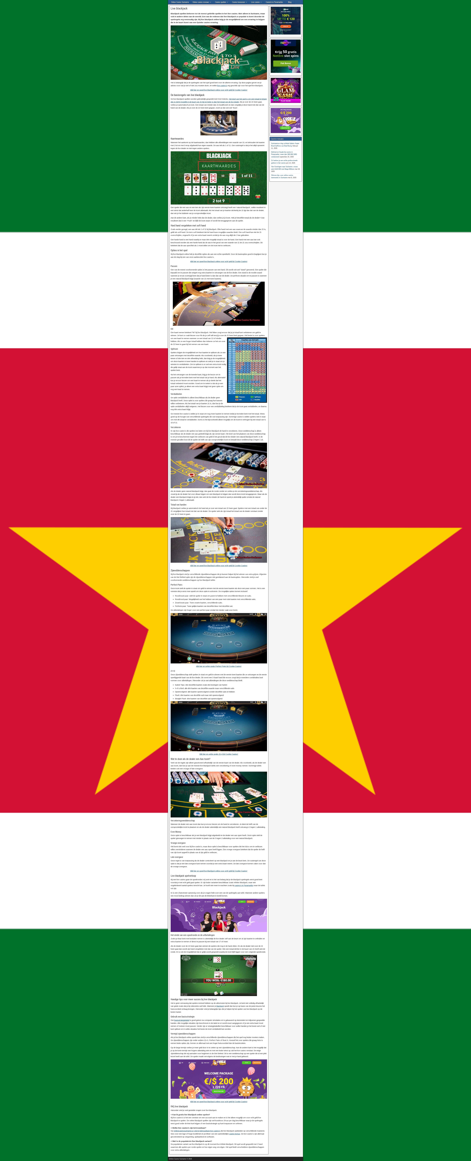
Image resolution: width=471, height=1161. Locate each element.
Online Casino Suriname (180, 2)
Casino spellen (220, 2)
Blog (289, 2)
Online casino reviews (201, 2)
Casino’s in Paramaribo (274, 2)
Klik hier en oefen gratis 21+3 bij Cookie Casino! (218, 754)
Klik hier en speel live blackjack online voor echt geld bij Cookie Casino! (218, 90)
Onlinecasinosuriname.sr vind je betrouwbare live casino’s (197, 1131)
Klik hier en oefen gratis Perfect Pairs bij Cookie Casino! (219, 666)
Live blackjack (179, 8)
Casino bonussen (238, 2)
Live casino (255, 2)
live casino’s (222, 86)
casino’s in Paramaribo (244, 885)
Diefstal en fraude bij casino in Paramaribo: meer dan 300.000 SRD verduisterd (284, 154)
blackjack (220, 1006)
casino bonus (234, 1134)
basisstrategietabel (181, 1020)
